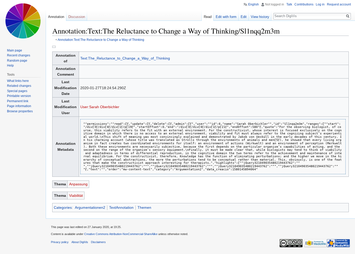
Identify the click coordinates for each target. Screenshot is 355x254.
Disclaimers (98, 242)
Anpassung (78, 184)
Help (10, 65)
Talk (289, 4)
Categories (63, 207)
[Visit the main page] (23, 21)
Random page (17, 60)
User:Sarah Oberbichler (99, 107)
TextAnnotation (121, 207)
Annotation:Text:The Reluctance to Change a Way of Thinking (101, 39)
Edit (244, 17)
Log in (320, 4)
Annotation (56, 17)
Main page (14, 50)
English (253, 4)
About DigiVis (79, 242)
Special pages (17, 91)
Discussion (76, 17)
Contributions (303, 4)
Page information (19, 106)
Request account (339, 4)
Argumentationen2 (90, 207)
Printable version (19, 96)
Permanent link (17, 101)
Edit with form (226, 17)
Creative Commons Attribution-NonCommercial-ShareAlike (120, 234)
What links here (18, 81)
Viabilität (76, 195)
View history (260, 17)
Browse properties (20, 111)
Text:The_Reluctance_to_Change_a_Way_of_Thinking (125, 58)
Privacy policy (60, 242)
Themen (144, 207)
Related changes (19, 86)
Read (208, 17)
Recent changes (18, 55)
